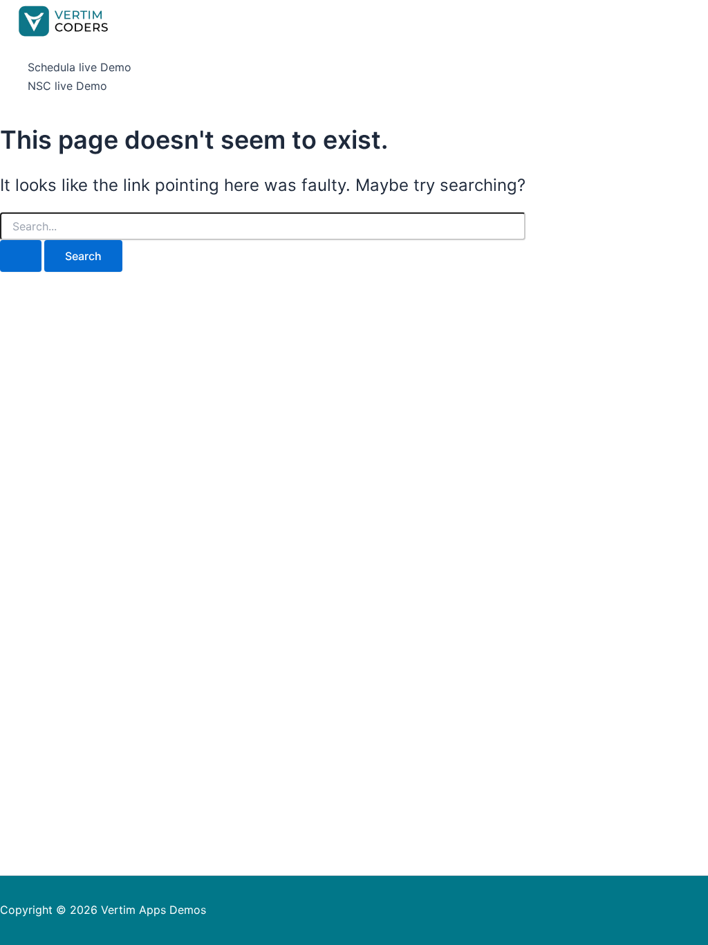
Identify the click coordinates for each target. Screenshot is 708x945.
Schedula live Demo (79, 67)
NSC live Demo (67, 86)
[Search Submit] (20, 256)
